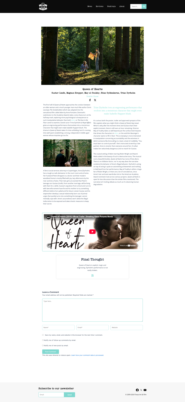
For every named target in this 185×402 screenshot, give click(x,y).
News (89, 6)
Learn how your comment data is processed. (87, 355)
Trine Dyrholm (128, 93)
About (121, 6)
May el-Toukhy (92, 93)
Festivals (111, 6)
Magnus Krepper (74, 93)
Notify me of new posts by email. (56, 345)
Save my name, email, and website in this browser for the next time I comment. (74, 335)
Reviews (99, 6)
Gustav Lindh (58, 93)
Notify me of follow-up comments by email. (60, 340)
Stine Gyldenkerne (110, 93)
